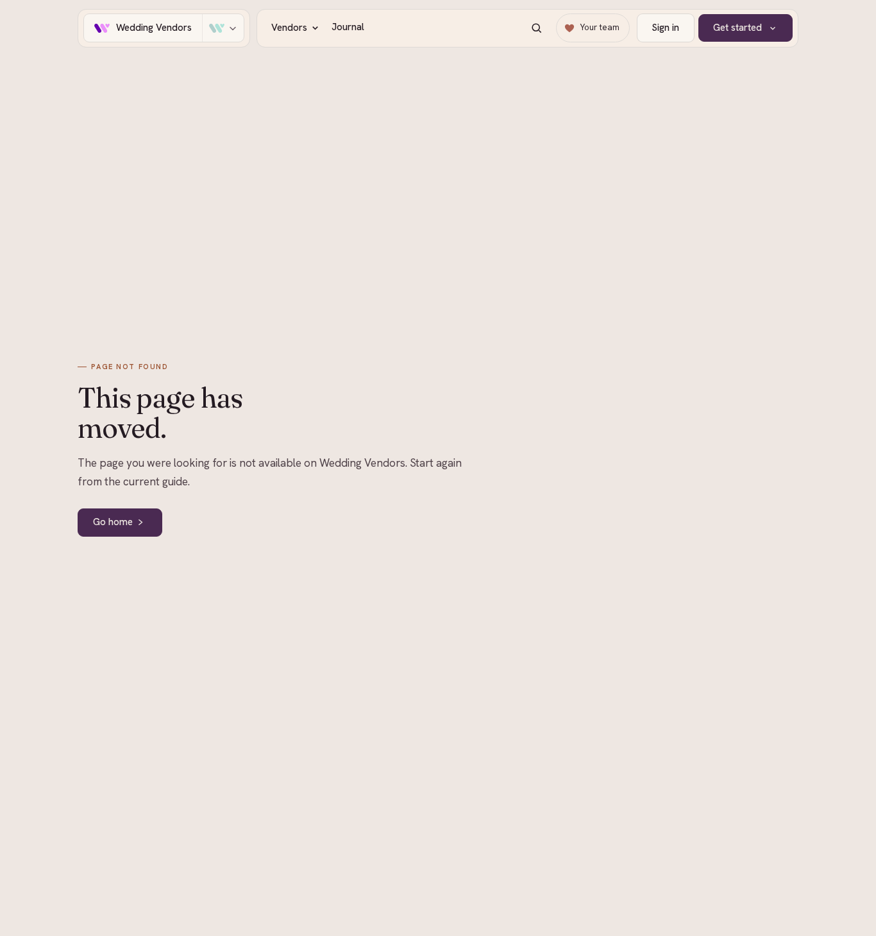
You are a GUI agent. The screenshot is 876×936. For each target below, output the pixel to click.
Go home (113, 522)
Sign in (665, 27)
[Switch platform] (223, 28)
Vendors (289, 27)
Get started (737, 27)
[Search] (537, 28)
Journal (348, 27)
